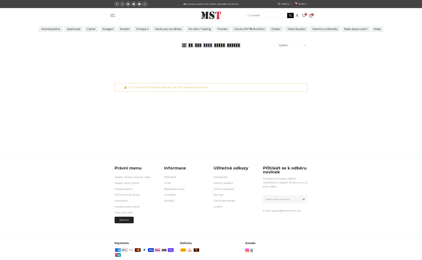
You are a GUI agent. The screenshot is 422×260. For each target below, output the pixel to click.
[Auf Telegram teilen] (133, 4)
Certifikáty (170, 194)
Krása (377, 29)
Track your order (124, 212)
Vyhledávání (220, 177)
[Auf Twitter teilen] (122, 4)
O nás (167, 182)
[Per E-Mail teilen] (139, 4)
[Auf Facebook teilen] (117, 4)
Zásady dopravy (124, 188)
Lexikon (217, 206)
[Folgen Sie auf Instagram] (247, 250)
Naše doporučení (355, 29)
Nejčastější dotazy (174, 188)
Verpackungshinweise (127, 206)
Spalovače (73, 29)
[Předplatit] (302, 199)
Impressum (121, 200)
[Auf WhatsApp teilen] (145, 4)
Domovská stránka (224, 200)
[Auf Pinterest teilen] (128, 4)
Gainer (91, 29)
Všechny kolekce (223, 182)
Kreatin (125, 29)
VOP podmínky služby (127, 194)
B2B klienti (170, 177)
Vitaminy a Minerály (325, 29)
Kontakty (169, 200)
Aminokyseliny (50, 29)
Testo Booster (296, 29)
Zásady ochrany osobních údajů (133, 177)
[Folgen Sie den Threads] (251, 250)
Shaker (276, 29)
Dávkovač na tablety (168, 29)
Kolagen (107, 29)
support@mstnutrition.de (286, 210)
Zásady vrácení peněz (127, 182)
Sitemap (218, 194)
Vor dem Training (199, 29)
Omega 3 (142, 29)
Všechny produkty (223, 188)
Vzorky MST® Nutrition (249, 29)
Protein (222, 29)
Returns (124, 219)
